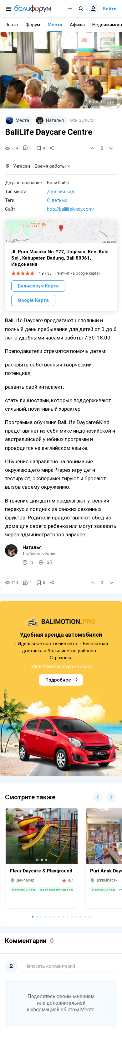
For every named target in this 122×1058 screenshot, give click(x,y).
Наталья (32, 547)
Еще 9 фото (101, 101)
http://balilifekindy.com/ (70, 209)
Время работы (50, 166)
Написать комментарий (50, 966)
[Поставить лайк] (92, 148)
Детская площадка (57, 889)
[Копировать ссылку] (52, 148)
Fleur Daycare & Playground (41, 871)
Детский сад (60, 191)
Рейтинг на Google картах (77, 273)
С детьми (57, 200)
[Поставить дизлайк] (111, 148)
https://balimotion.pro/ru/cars (61, 666)
